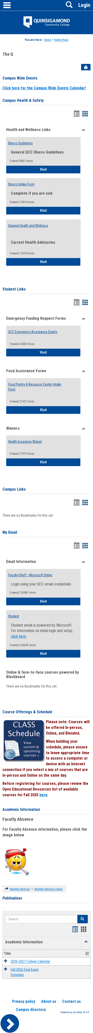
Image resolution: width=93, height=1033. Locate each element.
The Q (7, 54)
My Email (9, 532)
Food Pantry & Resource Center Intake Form (34, 386)
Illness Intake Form (21, 184)
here (43, 795)
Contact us (71, 1001)
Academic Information (21, 809)
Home (47, 40)
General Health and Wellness (28, 226)
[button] (82, 919)
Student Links (14, 289)
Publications (12, 898)
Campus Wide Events (19, 78)
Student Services (20, 889)
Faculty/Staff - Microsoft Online (30, 575)
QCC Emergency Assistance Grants (32, 332)
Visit (57, 169)
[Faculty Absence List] (16, 862)
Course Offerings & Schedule (27, 712)
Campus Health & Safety (23, 100)
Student (13, 616)
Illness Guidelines (20, 143)
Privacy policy (23, 1001)
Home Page (61, 40)
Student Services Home (48, 889)
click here (18, 636)
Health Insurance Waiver (25, 442)
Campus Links (14, 489)
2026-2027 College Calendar (30, 962)
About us (48, 1001)
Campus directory (31, 1009)
